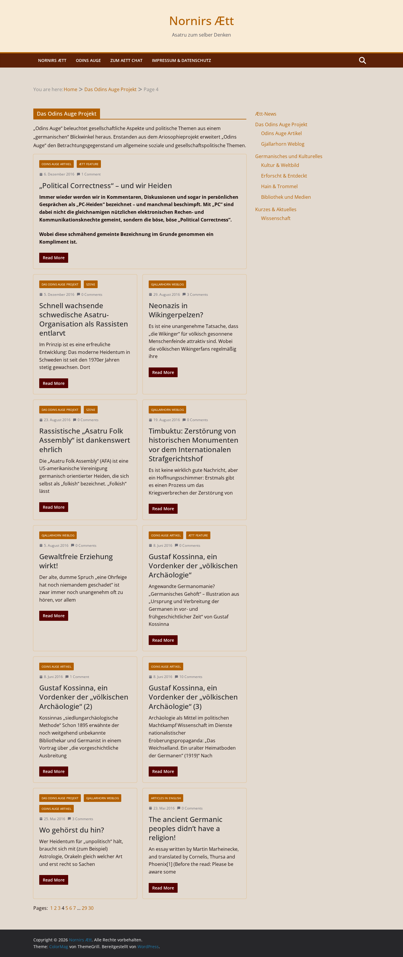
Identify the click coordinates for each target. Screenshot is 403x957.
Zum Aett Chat (126, 60)
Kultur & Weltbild (280, 165)
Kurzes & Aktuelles (275, 209)
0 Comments (91, 294)
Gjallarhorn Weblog (167, 284)
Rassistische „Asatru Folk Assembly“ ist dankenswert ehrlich (84, 440)
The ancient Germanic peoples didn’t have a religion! (185, 828)
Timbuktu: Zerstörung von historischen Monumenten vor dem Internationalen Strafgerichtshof (193, 444)
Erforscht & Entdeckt (284, 176)
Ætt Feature (89, 164)
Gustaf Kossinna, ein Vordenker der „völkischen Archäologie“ (193, 565)
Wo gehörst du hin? (71, 830)
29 (85, 908)
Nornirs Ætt (201, 20)
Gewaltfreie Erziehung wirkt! (76, 560)
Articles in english (166, 798)
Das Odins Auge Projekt (60, 284)
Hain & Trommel (279, 186)
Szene (90, 284)
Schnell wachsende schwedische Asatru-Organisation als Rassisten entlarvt (83, 319)
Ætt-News (265, 114)
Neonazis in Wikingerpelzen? (176, 310)
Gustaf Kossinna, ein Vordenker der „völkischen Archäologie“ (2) (83, 697)
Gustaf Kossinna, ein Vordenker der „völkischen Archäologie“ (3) (193, 697)
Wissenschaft (276, 218)
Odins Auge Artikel (56, 164)
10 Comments (190, 676)
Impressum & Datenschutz (181, 60)
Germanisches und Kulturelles (288, 156)
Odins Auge (88, 60)
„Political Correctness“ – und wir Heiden (105, 185)
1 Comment (91, 174)
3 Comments (197, 294)
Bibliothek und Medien (286, 197)
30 (91, 908)
